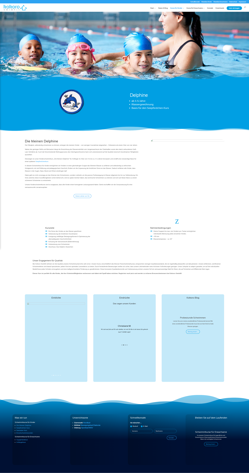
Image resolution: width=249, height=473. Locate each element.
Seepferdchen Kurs (23, 428)
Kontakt (210, 8)
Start (152, 8)
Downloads (220, 8)
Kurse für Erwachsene (195, 8)
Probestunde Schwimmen (193, 317)
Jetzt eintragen (234, 8)
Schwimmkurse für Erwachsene (211, 432)
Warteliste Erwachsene (220, 2)
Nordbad (86, 423)
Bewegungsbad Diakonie (90, 425)
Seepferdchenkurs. (42, 161)
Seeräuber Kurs (21, 430)
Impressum (242, 2)
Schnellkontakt (195, 2)
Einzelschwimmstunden (24, 433)
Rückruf (135, 426)
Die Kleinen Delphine (23, 425)
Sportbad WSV (87, 428)
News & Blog (163, 8)
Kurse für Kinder (176, 8)
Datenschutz (233, 2)
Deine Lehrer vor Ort (82, 196)
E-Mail (145, 426)
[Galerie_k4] (56, 304)
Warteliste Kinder (206, 2)
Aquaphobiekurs (22, 440)
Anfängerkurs (21, 442)
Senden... (172, 438)
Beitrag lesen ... (193, 331)
